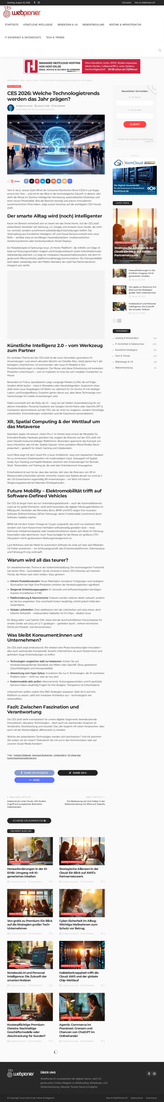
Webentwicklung (93, 24)
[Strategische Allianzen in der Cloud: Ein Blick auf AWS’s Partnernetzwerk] (82, 851)
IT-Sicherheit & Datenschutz (23, 37)
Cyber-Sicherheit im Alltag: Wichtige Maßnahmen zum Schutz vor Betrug (78, 924)
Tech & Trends (55, 37)
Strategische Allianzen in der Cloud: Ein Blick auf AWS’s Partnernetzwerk (78, 872)
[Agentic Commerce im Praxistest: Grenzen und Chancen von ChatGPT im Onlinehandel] (82, 1007)
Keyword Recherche (42, 755)
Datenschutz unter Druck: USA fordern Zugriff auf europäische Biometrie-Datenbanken (26, 804)
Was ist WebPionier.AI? (145, 2)
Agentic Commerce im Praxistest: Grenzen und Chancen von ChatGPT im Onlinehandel (77, 1030)
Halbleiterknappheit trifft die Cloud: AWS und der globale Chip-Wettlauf (78, 976)
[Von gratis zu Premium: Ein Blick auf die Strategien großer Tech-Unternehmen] (30, 903)
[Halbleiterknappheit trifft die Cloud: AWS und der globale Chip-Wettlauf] (82, 955)
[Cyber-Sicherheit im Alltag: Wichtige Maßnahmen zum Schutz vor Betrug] (82, 903)
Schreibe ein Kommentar (28, 820)
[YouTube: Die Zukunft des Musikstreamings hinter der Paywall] (82, 1062)
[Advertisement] (56, 304)
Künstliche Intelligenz (38, 24)
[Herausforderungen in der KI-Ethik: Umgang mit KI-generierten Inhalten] (30, 851)
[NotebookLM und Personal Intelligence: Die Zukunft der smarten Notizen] (30, 955)
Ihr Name (136, 97)
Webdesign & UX (67, 24)
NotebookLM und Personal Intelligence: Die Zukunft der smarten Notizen (27, 976)
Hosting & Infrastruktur (125, 24)
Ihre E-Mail (135, 110)
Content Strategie (22, 755)
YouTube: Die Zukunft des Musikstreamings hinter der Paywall (78, 1084)
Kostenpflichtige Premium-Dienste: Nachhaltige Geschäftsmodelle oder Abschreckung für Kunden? (26, 1030)
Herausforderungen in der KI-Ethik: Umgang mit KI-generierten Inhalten (27, 872)
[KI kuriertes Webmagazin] (22, 11)
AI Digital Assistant (24, 106)
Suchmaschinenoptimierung (22, 758)
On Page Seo (74, 755)
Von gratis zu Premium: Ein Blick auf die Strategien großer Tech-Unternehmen (29, 924)
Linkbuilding (59, 755)
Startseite (126, 2)
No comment (59, 106)
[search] (160, 50)
